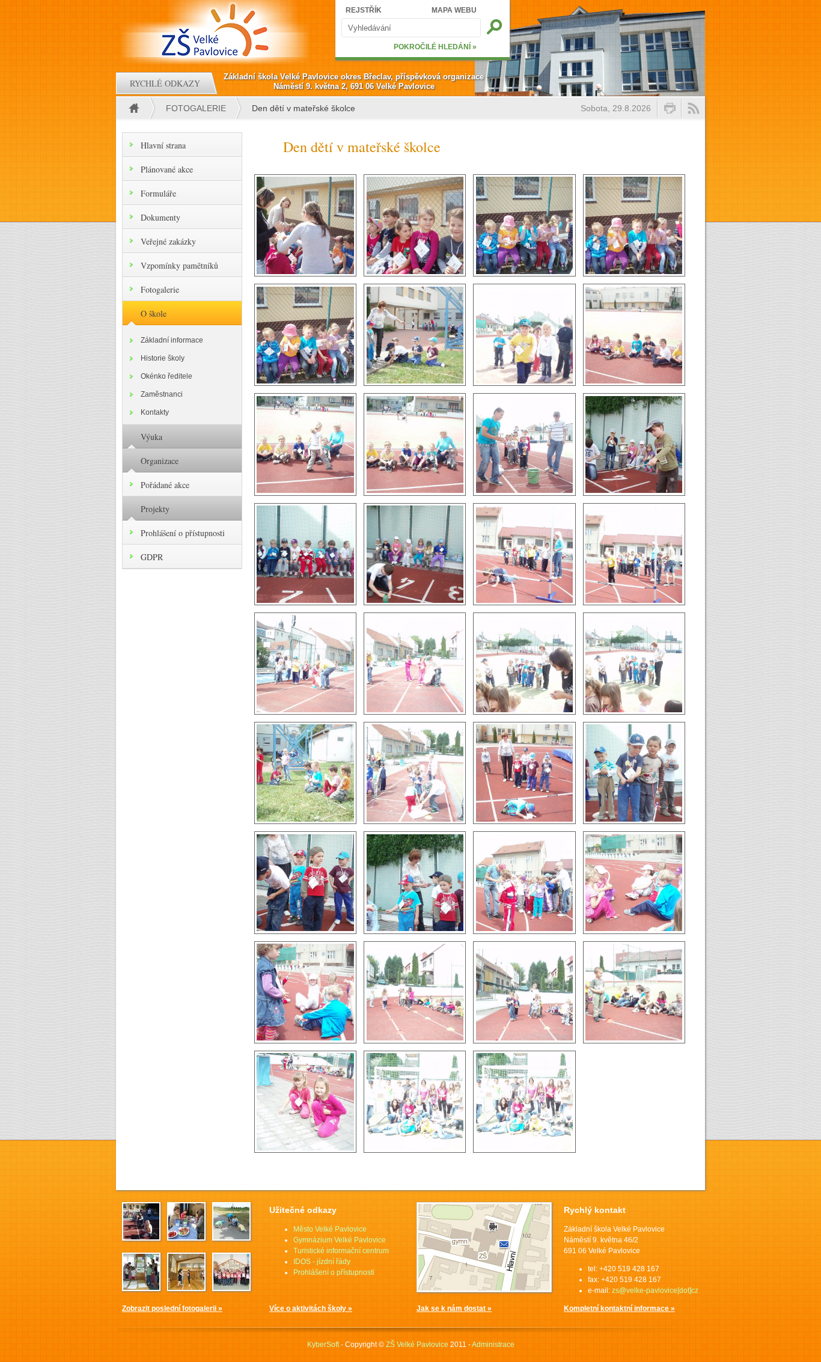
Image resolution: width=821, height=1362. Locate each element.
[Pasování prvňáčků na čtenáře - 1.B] (141, 1287)
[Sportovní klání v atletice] (141, 1237)
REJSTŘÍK (364, 10)
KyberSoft (323, 1344)
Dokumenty (160, 217)
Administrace (493, 1344)
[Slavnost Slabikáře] (231, 1287)
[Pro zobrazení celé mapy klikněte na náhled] (484, 1290)
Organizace (160, 460)
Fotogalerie (196, 108)
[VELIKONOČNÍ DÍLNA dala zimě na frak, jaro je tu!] (186, 1237)
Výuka (151, 436)
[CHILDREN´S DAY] (231, 1237)
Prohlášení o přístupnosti (183, 533)
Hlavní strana (163, 145)
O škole (153, 313)
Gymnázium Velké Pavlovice (339, 1240)
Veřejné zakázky (168, 241)
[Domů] (216, 30)
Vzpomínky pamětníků (179, 265)
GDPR (152, 557)
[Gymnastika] (186, 1287)
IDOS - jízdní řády (321, 1261)
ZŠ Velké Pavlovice (417, 1344)
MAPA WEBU (454, 10)
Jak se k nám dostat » (454, 1308)
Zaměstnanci (162, 394)
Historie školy (163, 358)
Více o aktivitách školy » (310, 1308)
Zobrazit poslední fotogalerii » (172, 1308)
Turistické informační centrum (341, 1251)
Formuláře (158, 193)
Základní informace (172, 340)
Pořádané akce (165, 484)
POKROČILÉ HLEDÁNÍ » (435, 47)
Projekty (155, 509)
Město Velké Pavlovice (330, 1229)
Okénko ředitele (166, 376)
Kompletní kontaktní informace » (619, 1308)
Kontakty (155, 412)
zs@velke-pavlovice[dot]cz (655, 1290)
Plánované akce (167, 169)
